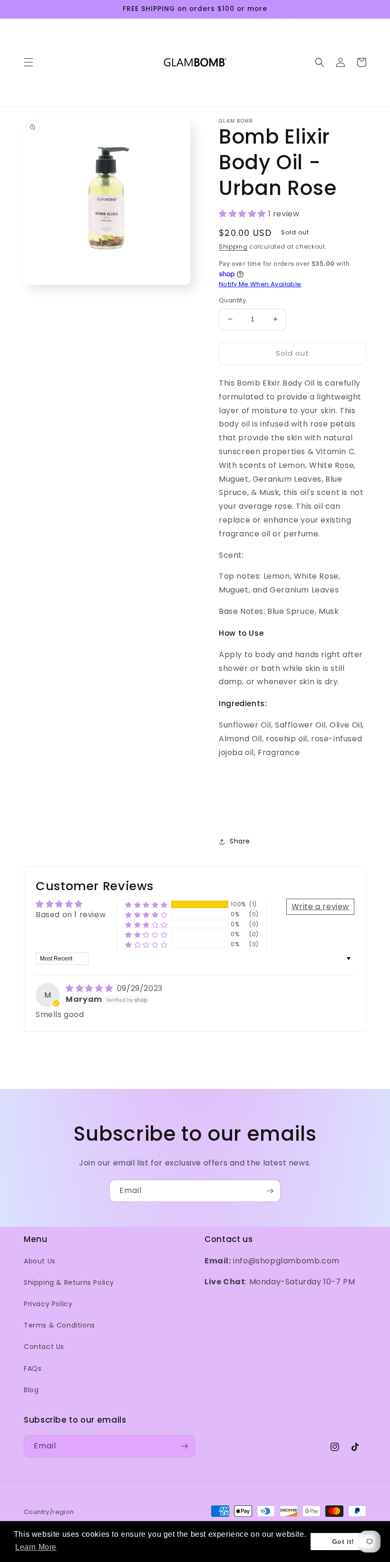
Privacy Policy (48, 1304)
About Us (40, 1261)
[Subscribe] (269, 1191)
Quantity (232, 300)
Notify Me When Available (260, 284)
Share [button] (240, 841)
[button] (28, 62)
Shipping (233, 247)
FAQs (32, 1368)
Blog (31, 1390)
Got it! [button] (343, 1541)
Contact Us (44, 1346)
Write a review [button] (320, 906)
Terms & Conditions (59, 1325)
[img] (90, 988)
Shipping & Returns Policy (69, 1282)
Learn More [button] (36, 1547)
